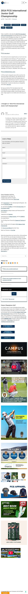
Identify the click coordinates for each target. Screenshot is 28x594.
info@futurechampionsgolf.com (7, 321)
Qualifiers (10, 206)
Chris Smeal (16, 199)
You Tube (13, 230)
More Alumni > (4, 251)
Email (3, 152)
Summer (3, 27)
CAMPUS (22, 216)
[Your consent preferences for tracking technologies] (25, 591)
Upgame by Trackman (20, 220)
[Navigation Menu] (23, 3)
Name (4, 147)
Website (4, 158)
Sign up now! (11, 299)
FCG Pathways (4, 210)
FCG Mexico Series (5, 208)
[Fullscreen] (25, 373)
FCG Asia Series (20, 206)
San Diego (24, 24)
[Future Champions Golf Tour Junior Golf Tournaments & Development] (5, 2)
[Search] (25, 2)
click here (9, 84)
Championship (7, 24)
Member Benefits (8, 204)
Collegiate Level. (8, 318)
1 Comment (14, 19)
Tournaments (6, 202)
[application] (14, 367)
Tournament (9, 27)
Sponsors (10, 214)
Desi (7, 112)
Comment (4, 163)
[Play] (2, 373)
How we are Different (7, 228)
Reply (25, 113)
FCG (3, 19)
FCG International (16, 24)
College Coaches (12, 216)
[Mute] (23, 373)
